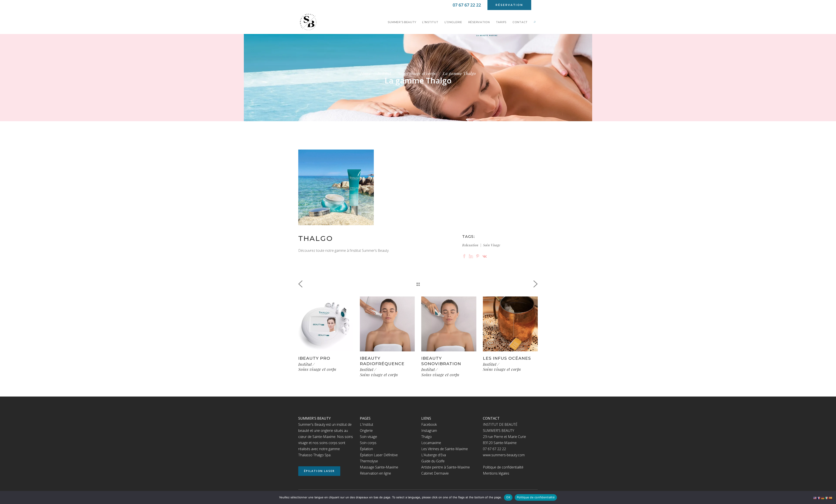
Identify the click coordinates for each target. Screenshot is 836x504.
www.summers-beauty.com (504, 455)
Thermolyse (369, 461)
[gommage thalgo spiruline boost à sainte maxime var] (336, 187)
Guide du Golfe (433, 461)
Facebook (429, 424)
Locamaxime (431, 442)
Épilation (366, 448)
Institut (384, 73)
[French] (819, 497)
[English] (815, 497)
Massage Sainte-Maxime (379, 467)
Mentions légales (496, 473)
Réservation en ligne (375, 473)
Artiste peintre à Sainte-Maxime (445, 467)
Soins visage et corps (417, 73)
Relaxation (470, 245)
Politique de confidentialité (503, 467)
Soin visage (491, 245)
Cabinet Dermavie (435, 473)
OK (508, 497)
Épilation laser (319, 471)
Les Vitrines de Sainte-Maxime (444, 448)
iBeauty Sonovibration (441, 361)
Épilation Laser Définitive (379, 455)
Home (365, 73)
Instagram (429, 430)
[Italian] (827, 497)
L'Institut (366, 424)
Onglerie (366, 430)
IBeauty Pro (314, 358)
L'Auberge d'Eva (433, 455)
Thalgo (426, 436)
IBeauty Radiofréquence (382, 361)
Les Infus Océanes (507, 358)
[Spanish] (831, 497)
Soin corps (368, 442)
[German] (823, 497)
